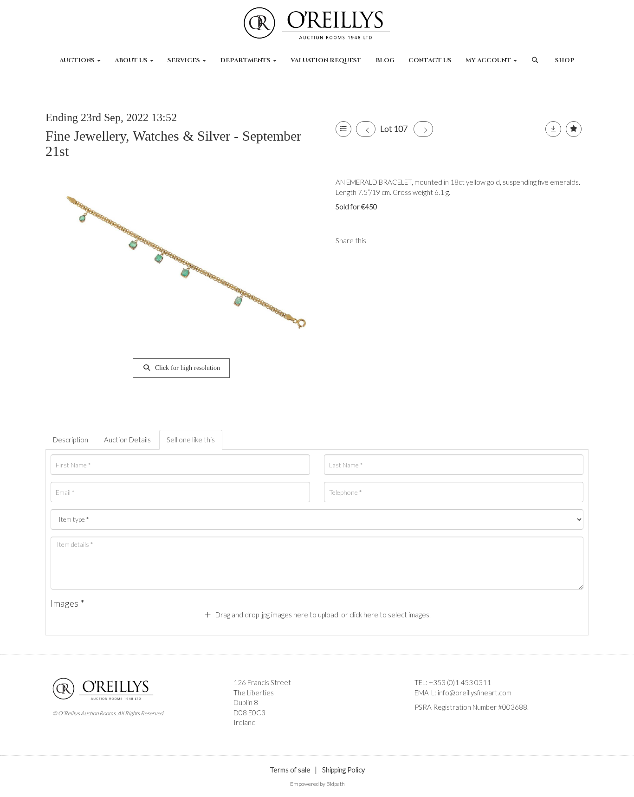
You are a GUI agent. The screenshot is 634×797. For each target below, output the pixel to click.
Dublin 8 (245, 702)
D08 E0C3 (249, 712)
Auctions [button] (77, 60)
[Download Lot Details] (553, 129)
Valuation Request (326, 60)
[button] (536, 65)
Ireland (244, 722)
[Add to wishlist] (574, 129)
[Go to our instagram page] (400, 240)
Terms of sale (290, 769)
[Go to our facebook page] (423, 723)
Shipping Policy (343, 769)
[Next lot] (423, 129)
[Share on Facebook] (381, 240)
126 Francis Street (262, 682)
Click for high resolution (186, 367)
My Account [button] (489, 60)
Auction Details (127, 439)
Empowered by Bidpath (317, 783)
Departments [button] (246, 60)
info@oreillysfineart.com (474, 692)
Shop (565, 60)
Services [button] (184, 60)
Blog (385, 60)
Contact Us (430, 60)
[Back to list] (343, 129)
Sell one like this (191, 439)
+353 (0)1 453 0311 (460, 682)
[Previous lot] (365, 129)
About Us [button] (132, 60)
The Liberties (253, 692)
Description (70, 439)
